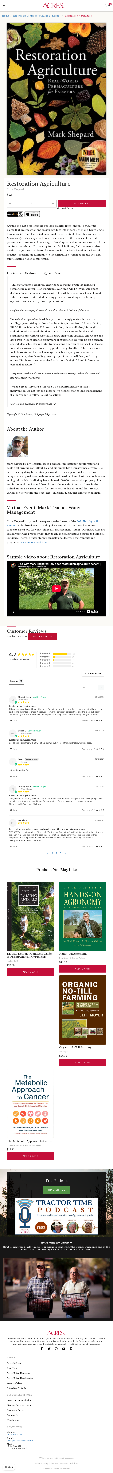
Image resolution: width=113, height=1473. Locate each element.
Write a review (42, 636)
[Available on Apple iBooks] (32, 214)
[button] (97, 720)
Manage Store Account (19, 1405)
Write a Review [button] (94, 673)
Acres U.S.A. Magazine (18, 1373)
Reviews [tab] (14, 681)
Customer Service (16, 1410)
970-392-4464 (15, 1434)
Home (5, 16)
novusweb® (64, 1469)
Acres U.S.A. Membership (20, 1378)
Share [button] (14, 720)
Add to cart (30, 972)
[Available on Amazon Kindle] (15, 214)
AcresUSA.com (14, 1363)
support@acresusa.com (20, 1440)
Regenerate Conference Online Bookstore (36, 16)
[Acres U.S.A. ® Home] (54, 5)
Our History (13, 1368)
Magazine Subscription (19, 1400)
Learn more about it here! (35, 542)
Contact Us (12, 1415)
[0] (109, 5)
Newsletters (13, 1420)
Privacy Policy (14, 1383)
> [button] (66, 853)
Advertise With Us (16, 1388)
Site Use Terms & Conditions (64, 1463)
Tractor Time (56, 1190)
